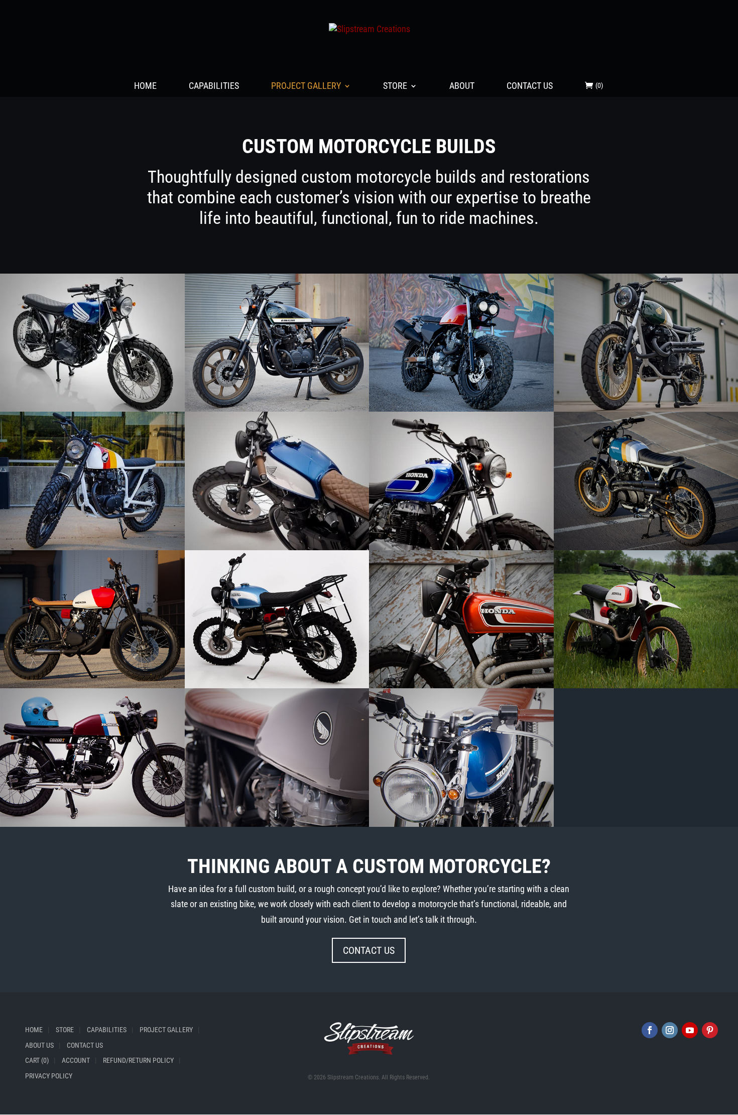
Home (145, 86)
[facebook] (650, 1030)
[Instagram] (670, 1030)
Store (395, 86)
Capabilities (214, 86)
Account (76, 1060)
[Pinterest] (710, 1030)
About (461, 86)
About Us (39, 1045)
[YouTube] (690, 1030)
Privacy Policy (48, 1076)
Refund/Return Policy (138, 1060)
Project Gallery (306, 86)
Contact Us (530, 86)
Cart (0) (37, 1060)
